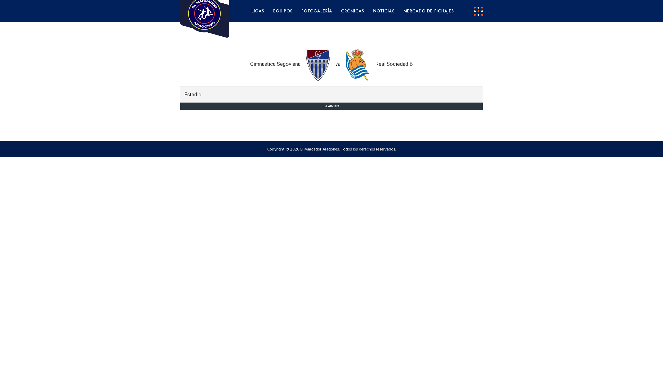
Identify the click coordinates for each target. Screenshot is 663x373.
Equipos (283, 11)
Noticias (384, 11)
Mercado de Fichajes (428, 11)
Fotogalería (316, 11)
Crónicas (352, 11)
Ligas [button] (257, 11)
